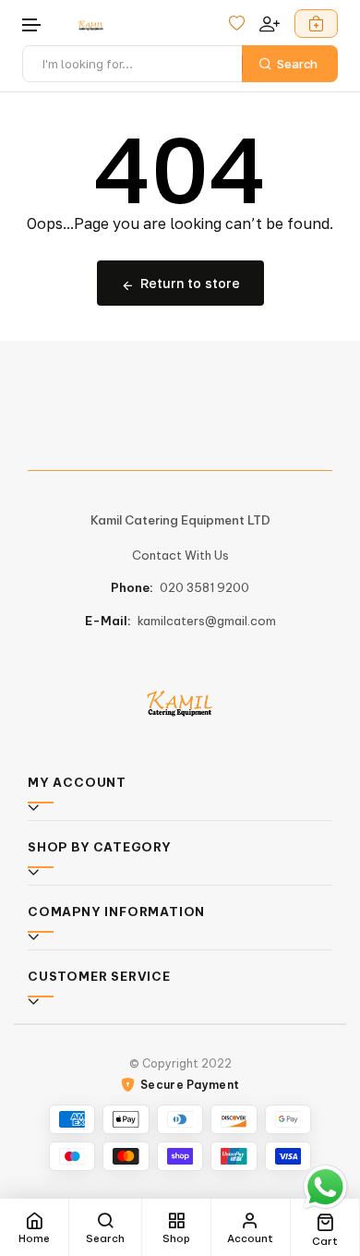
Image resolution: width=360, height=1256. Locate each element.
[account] (269, 24)
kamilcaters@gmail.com (207, 620)
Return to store (190, 283)
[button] (32, 25)
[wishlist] (237, 23)
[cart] (316, 23)
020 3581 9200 (204, 587)
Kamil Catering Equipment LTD (180, 520)
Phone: (132, 587)
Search (297, 63)
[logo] (91, 25)
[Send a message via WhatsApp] (325, 1187)
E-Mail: (108, 620)
